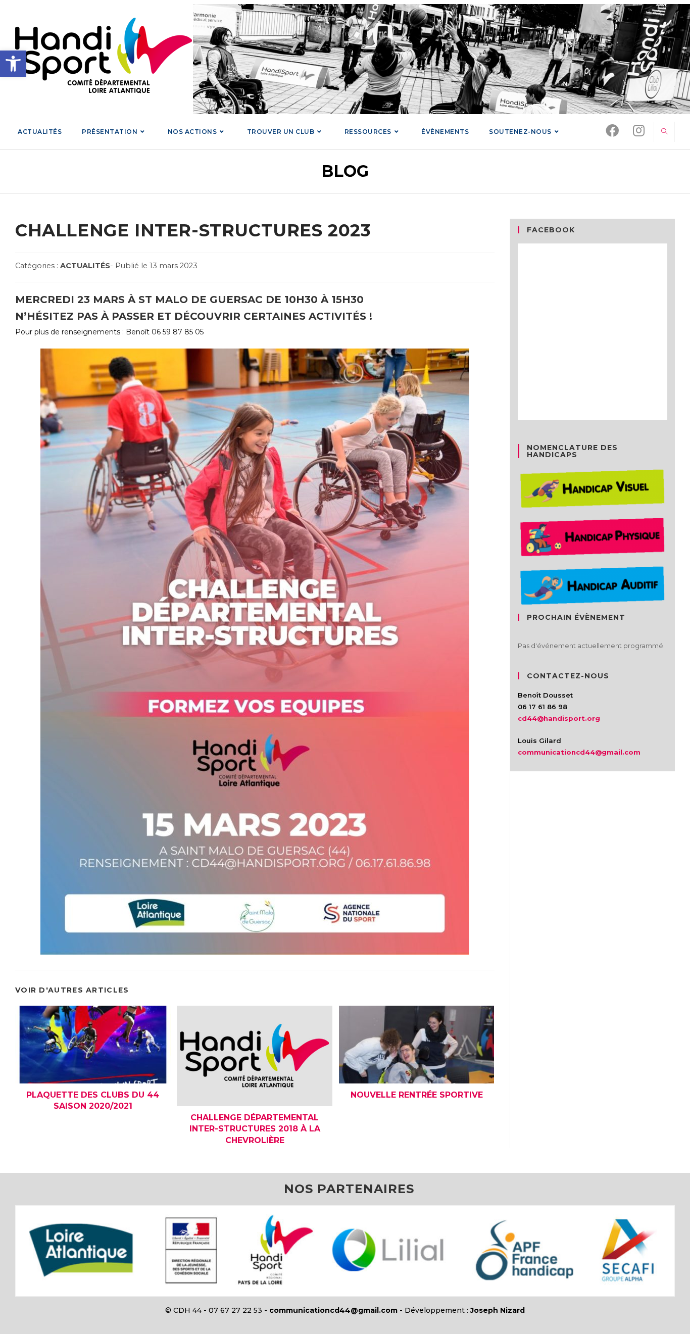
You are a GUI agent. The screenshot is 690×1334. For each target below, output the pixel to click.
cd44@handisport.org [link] (559, 718)
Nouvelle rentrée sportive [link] (417, 1095)
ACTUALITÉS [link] (85, 265)
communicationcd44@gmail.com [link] (579, 752)
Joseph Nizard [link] (497, 1310)
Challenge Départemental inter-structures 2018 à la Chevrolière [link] (254, 1129)
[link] (13, 64)
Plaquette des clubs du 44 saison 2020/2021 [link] (92, 1100)
